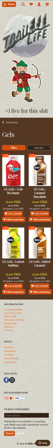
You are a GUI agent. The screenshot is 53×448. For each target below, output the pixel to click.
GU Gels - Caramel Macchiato (39, 192)
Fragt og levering (13, 312)
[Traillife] (26, 35)
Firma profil (10, 316)
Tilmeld (9, 433)
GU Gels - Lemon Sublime (13, 263)
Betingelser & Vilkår (14, 319)
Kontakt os (9, 326)
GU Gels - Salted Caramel (39, 263)
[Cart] (47, 4)
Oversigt (8, 330)
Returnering (10, 323)
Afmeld (20, 433)
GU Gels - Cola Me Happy (13, 191)
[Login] (39, 4)
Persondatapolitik (13, 309)
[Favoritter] (31, 4)
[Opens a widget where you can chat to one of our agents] (42, 443)
